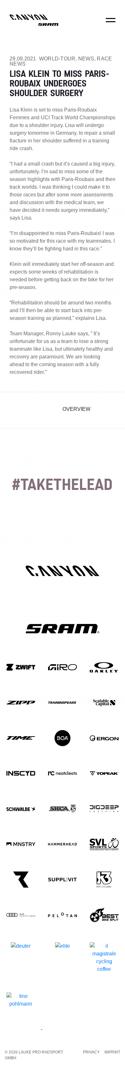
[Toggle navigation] (110, 24)
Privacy (91, 1052)
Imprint (112, 1052)
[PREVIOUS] (15, 410)
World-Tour (57, 58)
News (86, 58)
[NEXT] (109, 410)
